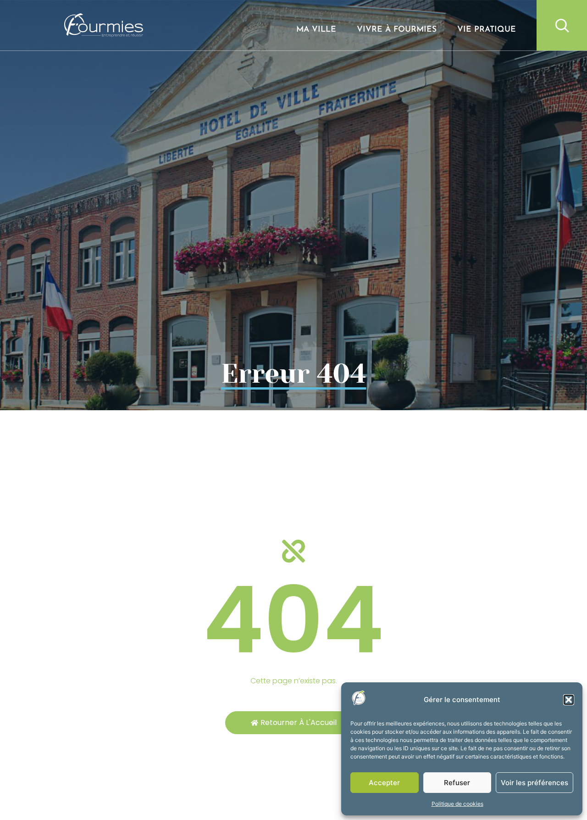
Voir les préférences (534, 782)
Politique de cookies (457, 803)
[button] (568, 699)
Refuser (457, 782)
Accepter (384, 782)
